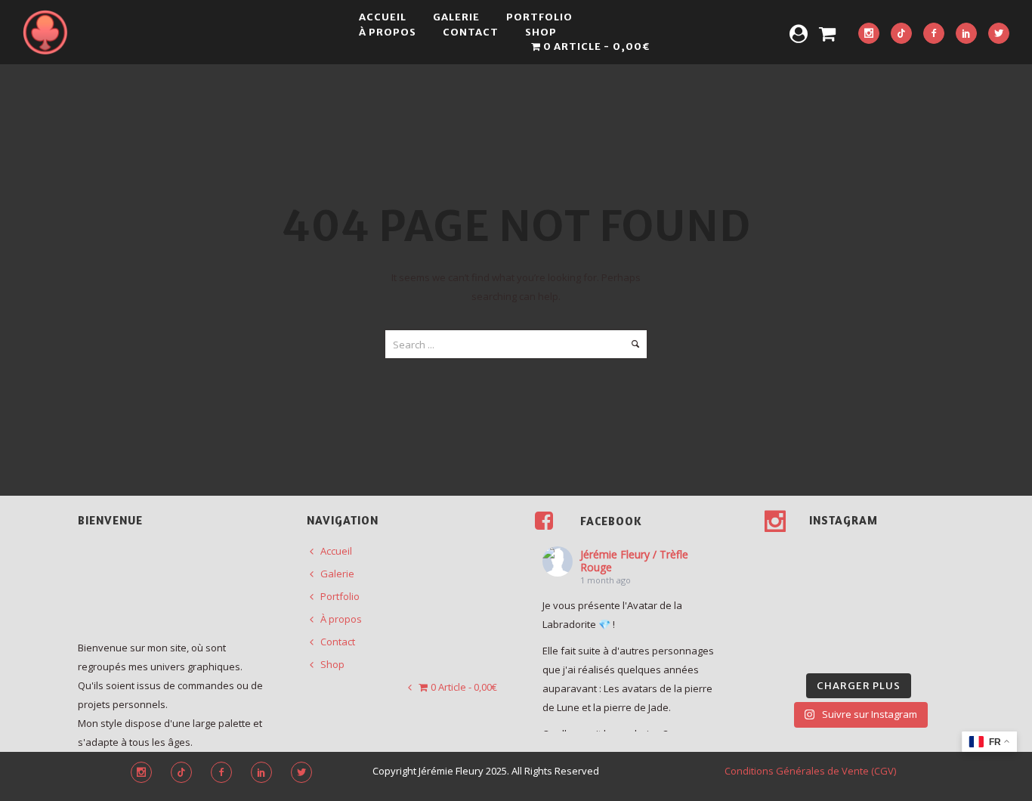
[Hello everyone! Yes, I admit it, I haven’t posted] (834, 586)
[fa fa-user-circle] (798, 33)
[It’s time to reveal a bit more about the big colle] (834, 648)
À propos (387, 32)
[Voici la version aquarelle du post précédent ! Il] (933, 555)
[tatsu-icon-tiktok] (901, 34)
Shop (541, 32)
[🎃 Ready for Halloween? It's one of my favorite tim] (785, 648)
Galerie (456, 17)
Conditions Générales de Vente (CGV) (810, 771)
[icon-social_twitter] (998, 34)
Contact (471, 32)
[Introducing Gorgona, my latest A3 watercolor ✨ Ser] (884, 555)
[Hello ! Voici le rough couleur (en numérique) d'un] (785, 586)
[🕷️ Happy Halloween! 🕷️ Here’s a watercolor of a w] (933, 617)
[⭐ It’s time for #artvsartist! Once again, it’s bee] (884, 586)
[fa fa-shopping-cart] (827, 33)
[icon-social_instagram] (868, 34)
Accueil (382, 17)
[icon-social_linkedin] (966, 34)
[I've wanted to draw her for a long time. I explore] (834, 555)
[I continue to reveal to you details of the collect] (884, 648)
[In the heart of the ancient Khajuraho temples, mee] (785, 617)
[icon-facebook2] (933, 34)
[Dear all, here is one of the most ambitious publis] (834, 617)
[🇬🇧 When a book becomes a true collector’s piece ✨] (884, 617)
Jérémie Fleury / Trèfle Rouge (634, 560)
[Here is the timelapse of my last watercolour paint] (933, 586)
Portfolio (539, 17)
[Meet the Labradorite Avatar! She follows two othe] (785, 555)
